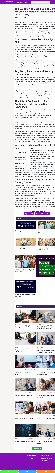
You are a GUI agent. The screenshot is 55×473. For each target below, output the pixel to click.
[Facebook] (26, 213)
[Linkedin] (47, 213)
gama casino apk (28, 135)
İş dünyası (19, 2)
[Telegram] (42, 213)
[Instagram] (31, 213)
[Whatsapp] (37, 213)
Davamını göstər (37, 448)
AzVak (25, 2)
